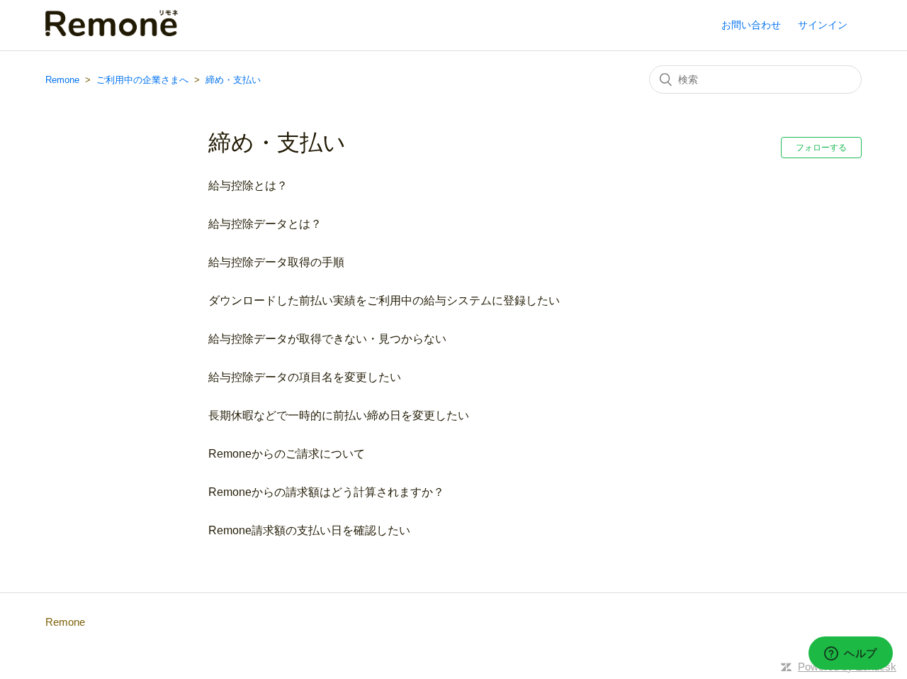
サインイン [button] (822, 25)
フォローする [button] (821, 148)
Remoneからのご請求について (286, 454)
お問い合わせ (751, 25)
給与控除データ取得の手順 (276, 262)
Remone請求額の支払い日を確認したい (309, 530)
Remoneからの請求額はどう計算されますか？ (326, 492)
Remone (62, 79)
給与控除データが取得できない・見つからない (327, 339)
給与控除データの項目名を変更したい (304, 377)
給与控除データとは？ (265, 224)
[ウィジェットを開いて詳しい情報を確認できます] (851, 654)
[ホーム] (111, 32)
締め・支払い (233, 79)
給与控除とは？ (248, 186)
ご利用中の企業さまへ (142, 79)
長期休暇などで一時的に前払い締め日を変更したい (338, 415)
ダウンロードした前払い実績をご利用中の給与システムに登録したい (384, 300)
